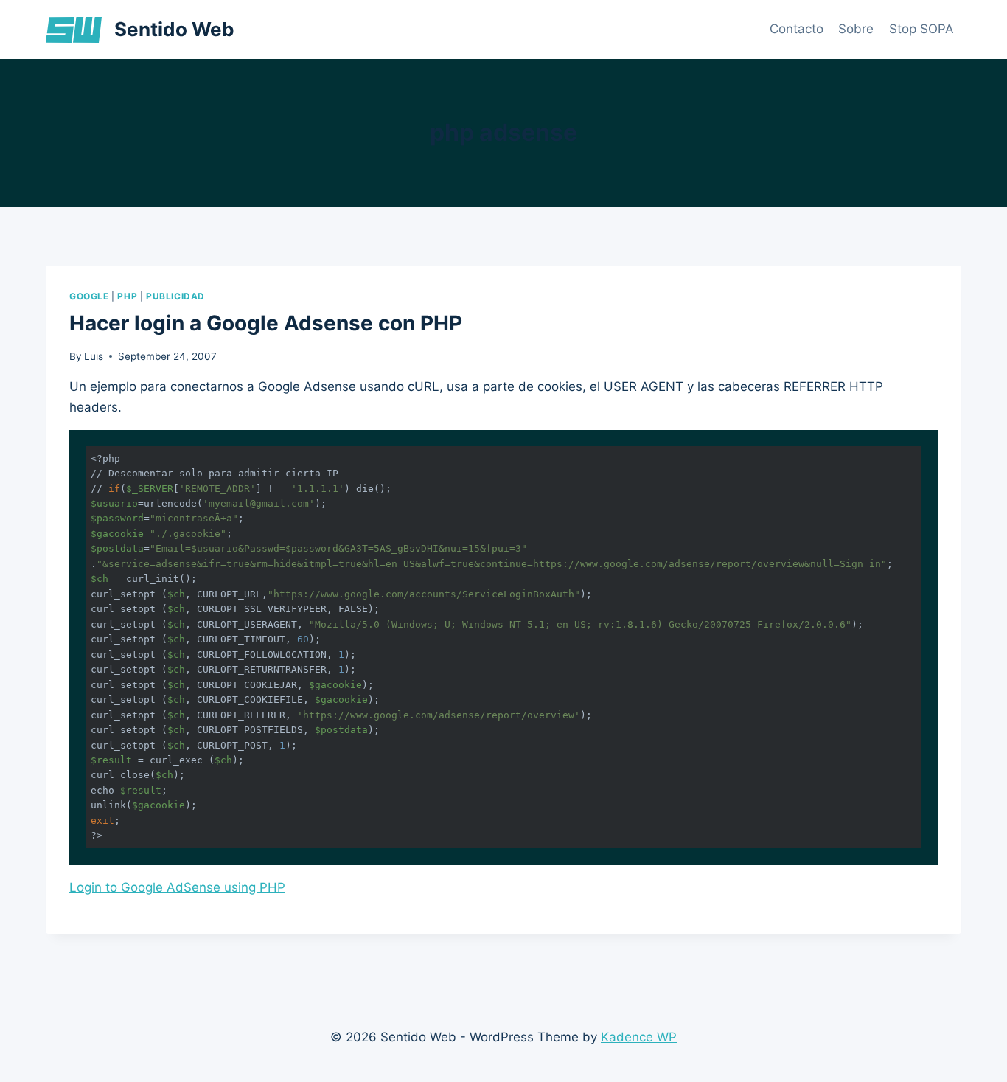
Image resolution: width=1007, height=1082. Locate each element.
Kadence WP (639, 1037)
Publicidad (175, 296)
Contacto (796, 28)
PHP (127, 296)
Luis (93, 356)
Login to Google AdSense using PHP (177, 887)
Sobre (856, 28)
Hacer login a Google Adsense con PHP (265, 323)
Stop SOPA (921, 28)
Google (89, 296)
